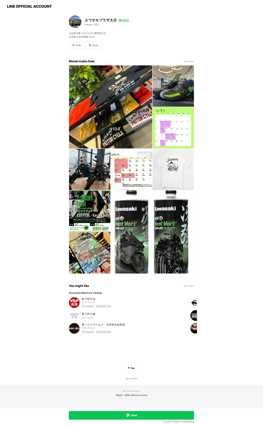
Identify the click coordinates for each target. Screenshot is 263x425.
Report (119, 395)
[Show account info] (123, 21)
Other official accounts (136, 395)
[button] (93, 45)
